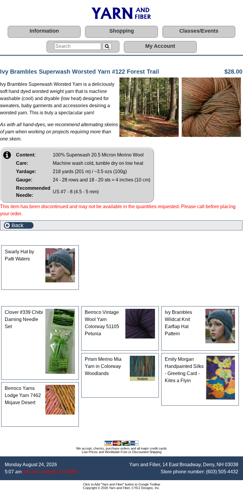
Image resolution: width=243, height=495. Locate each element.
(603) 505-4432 (222, 471)
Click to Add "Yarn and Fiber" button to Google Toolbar (121, 484)
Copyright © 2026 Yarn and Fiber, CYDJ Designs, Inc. (121, 488)
